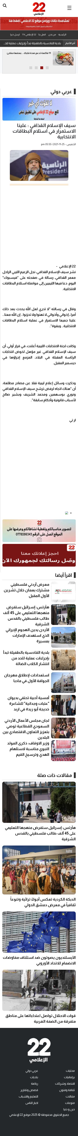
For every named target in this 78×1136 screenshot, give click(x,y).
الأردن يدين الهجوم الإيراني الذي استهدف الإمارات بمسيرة (27, 635)
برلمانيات (69, 1077)
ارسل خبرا (15, 34)
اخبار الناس (32, 1102)
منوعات (70, 1102)
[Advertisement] (39, 224)
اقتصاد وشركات (65, 1083)
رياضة (34, 1083)
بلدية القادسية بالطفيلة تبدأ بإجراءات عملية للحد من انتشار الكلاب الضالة (31, 43)
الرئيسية (62, 34)
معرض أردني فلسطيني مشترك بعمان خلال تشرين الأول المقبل (26, 590)
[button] (47, 67)
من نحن (52, 34)
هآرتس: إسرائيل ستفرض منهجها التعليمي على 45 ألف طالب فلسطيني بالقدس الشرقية (40, 833)
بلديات (34, 1077)
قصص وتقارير (29, 1090)
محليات (70, 1070)
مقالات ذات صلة (54, 775)
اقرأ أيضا (63, 575)
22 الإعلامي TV (29, 34)
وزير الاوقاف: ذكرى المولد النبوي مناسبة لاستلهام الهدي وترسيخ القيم (28, 749)
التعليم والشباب (28, 1096)
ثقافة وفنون (67, 1090)
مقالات (70, 1096)
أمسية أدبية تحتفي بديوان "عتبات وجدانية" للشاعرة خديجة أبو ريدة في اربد (28, 703)
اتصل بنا (42, 34)
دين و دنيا (69, 1109)
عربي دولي (61, 91)
